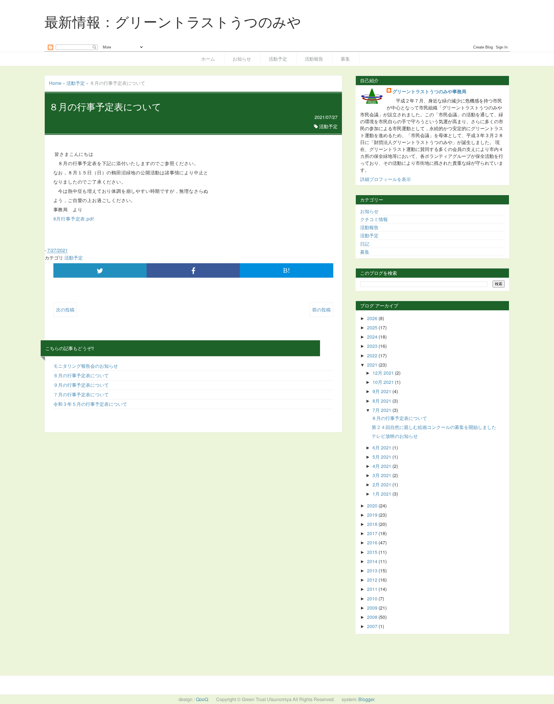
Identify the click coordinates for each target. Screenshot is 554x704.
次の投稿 (65, 309)
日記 (364, 243)
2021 (373, 364)
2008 (373, 617)
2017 (373, 533)
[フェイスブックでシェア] (193, 270)
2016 (373, 542)
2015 (373, 552)
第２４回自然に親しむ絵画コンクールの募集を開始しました (434, 427)
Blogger (366, 699)
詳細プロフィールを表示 (385, 179)
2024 (373, 336)
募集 (345, 58)
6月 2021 (382, 447)
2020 (373, 505)
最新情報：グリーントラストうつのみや (172, 21)
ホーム (208, 58)
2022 (373, 355)
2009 (373, 607)
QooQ (202, 699)
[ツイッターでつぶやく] (100, 270)
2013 (373, 570)
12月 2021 (384, 372)
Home (55, 83)
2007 (373, 626)
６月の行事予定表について (81, 375)
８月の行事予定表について (399, 418)
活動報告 (314, 58)
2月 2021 (382, 484)
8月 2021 (382, 400)
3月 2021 (382, 475)
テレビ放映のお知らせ (395, 436)
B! (286, 270)
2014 (373, 561)
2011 (373, 589)
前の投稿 (321, 309)
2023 (373, 346)
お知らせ (242, 58)
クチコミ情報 (374, 219)
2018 (373, 524)
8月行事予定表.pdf (73, 218)
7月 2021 (382, 410)
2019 (373, 514)
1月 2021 (382, 493)
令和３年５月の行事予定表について (90, 404)
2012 (373, 579)
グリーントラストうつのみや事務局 (429, 91)
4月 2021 (382, 466)
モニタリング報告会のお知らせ (85, 366)
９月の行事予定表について (81, 385)
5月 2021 (382, 456)
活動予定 (278, 58)
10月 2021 (384, 382)
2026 (373, 318)
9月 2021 (382, 391)
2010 (373, 598)
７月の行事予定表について (81, 394)
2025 (373, 327)
